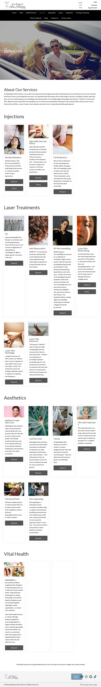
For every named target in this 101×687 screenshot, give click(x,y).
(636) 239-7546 (80, 5)
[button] (95, 2)
